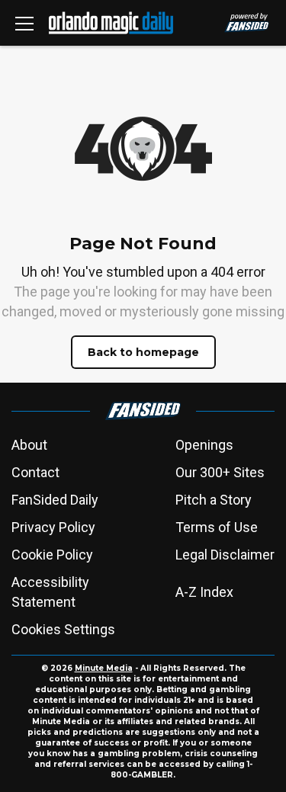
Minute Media (104, 668)
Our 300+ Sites (220, 472)
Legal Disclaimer (225, 555)
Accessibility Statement (50, 592)
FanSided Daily (54, 500)
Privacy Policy (53, 527)
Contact (35, 472)
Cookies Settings (63, 629)
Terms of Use (216, 527)
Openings (204, 445)
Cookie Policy (52, 555)
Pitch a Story (213, 500)
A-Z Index (204, 592)
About (29, 445)
